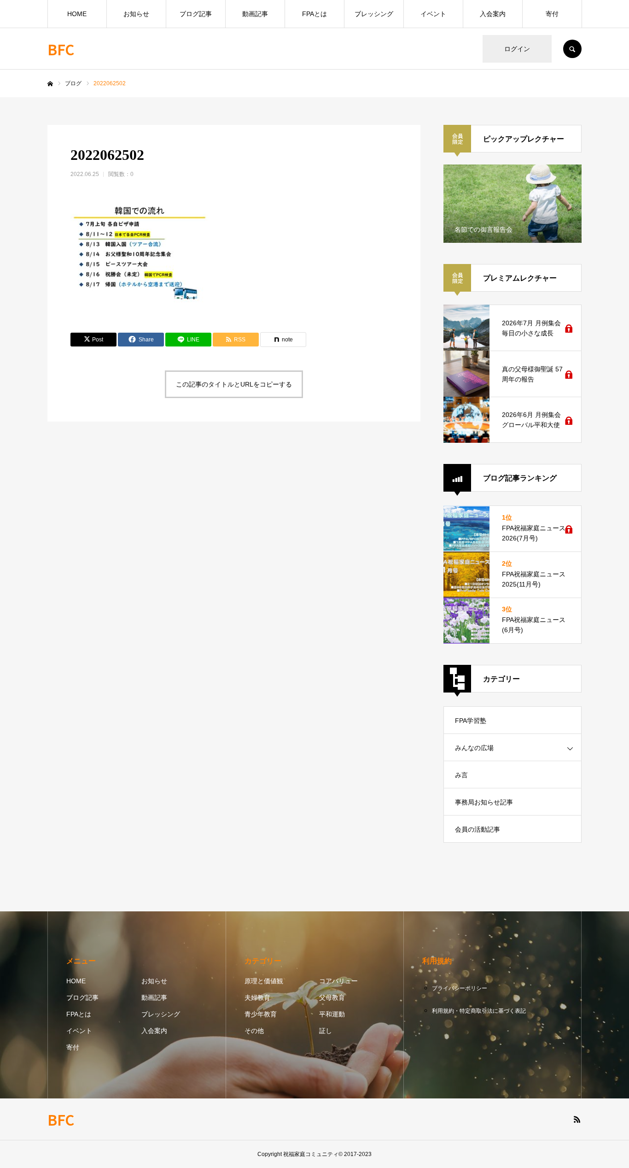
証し (325, 1030)
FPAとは (314, 14)
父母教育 (332, 997)
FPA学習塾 (470, 720)
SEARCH (572, 49)
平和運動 (332, 1014)
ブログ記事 (196, 14)
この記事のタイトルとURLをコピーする (234, 384)
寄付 (552, 14)
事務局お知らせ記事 (484, 802)
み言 (461, 775)
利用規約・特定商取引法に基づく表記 (479, 1011)
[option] (512, 203)
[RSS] (577, 1119)
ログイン (517, 49)
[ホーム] (50, 84)
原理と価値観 (264, 981)
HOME (77, 14)
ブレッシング (374, 14)
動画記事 (255, 14)
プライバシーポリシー (459, 988)
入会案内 (493, 14)
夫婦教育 (257, 997)
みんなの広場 (474, 747)
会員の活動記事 (477, 829)
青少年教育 (261, 1014)
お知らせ (136, 14)
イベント (433, 14)
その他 (254, 1030)
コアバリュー (338, 981)
